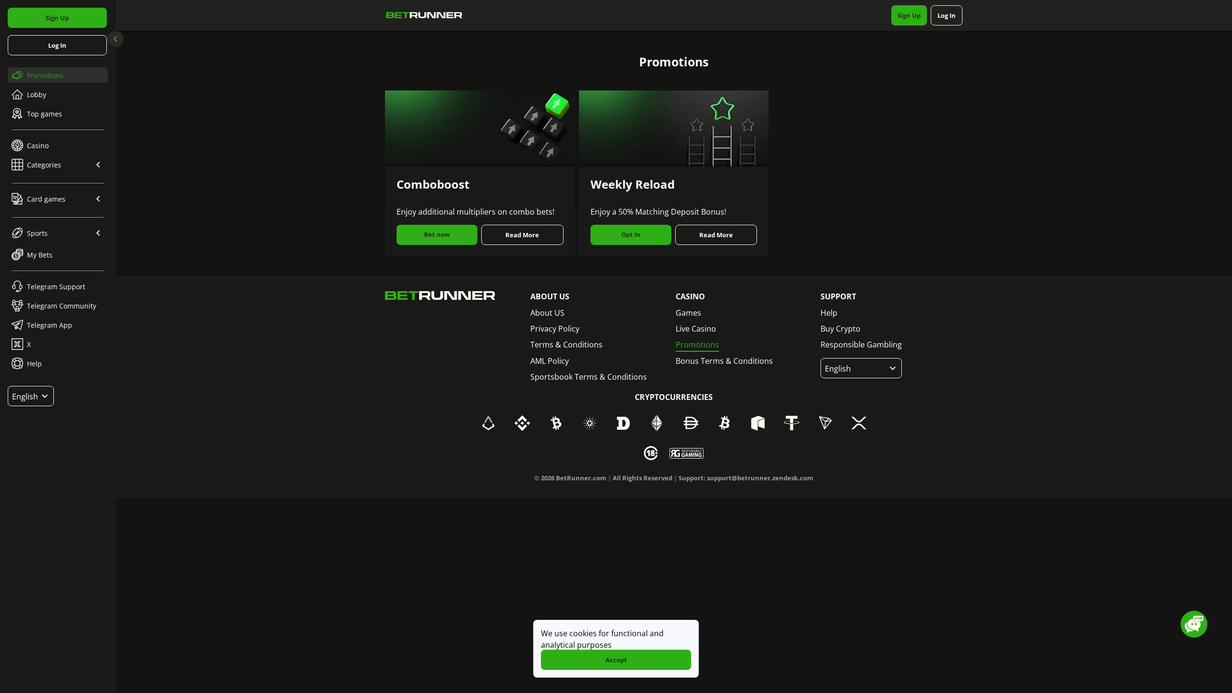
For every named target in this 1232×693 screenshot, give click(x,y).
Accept (616, 659)
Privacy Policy (554, 328)
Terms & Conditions (566, 344)
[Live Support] (1194, 624)
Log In (57, 45)
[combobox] (31, 396)
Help (34, 363)
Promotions (45, 75)
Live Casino (696, 328)
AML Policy (549, 361)
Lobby (36, 94)
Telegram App (49, 325)
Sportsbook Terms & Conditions (588, 377)
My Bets (39, 254)
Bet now (437, 234)
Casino (38, 145)
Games (688, 313)
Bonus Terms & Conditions (724, 361)
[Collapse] (115, 39)
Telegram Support (56, 286)
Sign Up (57, 17)
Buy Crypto (840, 328)
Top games (44, 113)
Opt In (631, 234)
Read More (522, 235)
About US (547, 313)
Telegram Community (61, 305)
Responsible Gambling (861, 344)
